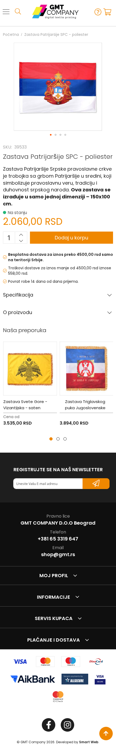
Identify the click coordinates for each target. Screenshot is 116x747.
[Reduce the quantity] (21, 240)
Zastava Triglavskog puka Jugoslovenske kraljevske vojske (85, 408)
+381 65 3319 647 (58, 538)
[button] (50, 135)
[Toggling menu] (6, 11)
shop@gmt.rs (58, 554)
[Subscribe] (96, 483)
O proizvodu (17, 312)
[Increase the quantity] (21, 234)
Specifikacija (18, 295)
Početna (11, 34)
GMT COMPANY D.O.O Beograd (58, 522)
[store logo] (53, 12)
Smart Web (88, 742)
